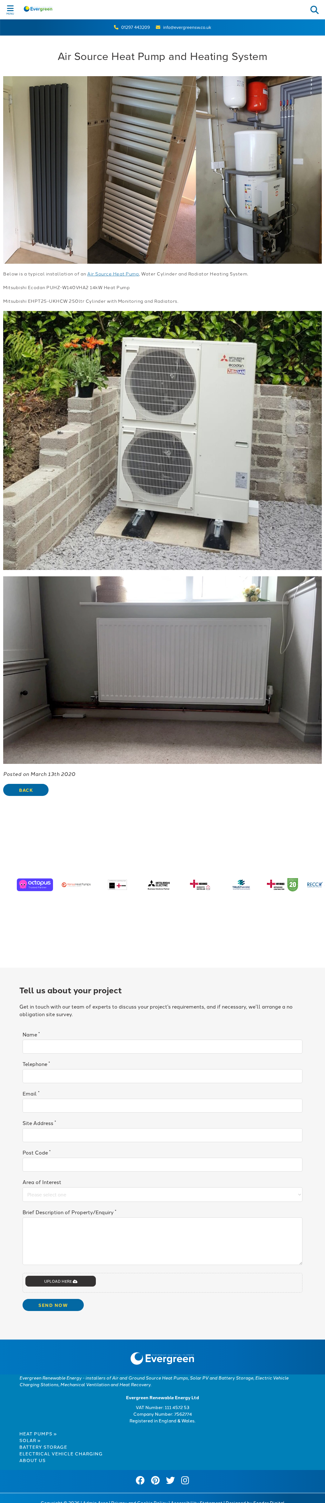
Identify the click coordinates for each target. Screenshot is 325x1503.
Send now (53, 1305)
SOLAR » (30, 1440)
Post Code (36, 1152)
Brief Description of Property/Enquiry (69, 1211)
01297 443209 (135, 27)
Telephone (36, 1063)
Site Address (39, 1122)
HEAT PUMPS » (38, 1433)
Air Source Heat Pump (113, 273)
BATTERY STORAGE (43, 1447)
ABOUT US (32, 1460)
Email (31, 1093)
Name (31, 1034)
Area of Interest (42, 1181)
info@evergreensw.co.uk (187, 27)
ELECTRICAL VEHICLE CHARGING (61, 1453)
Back (26, 790)
